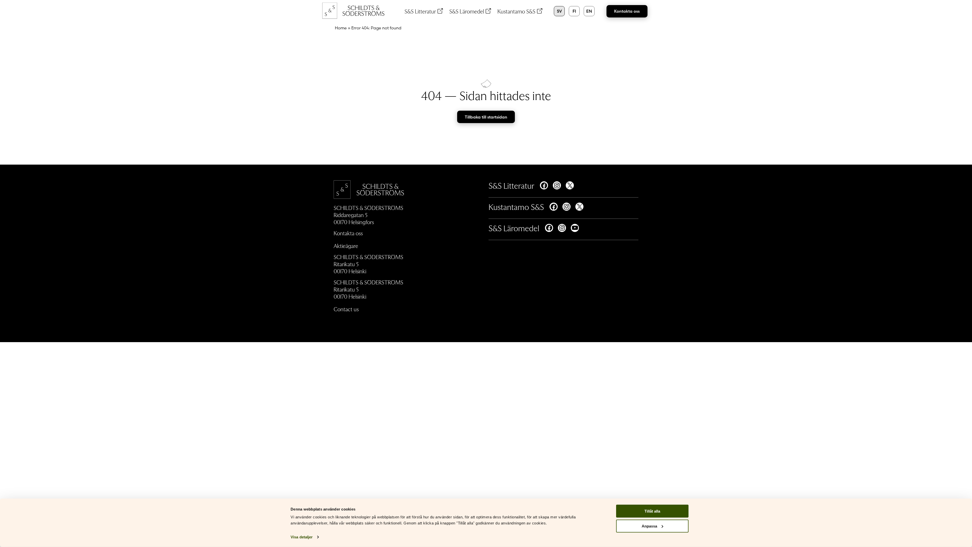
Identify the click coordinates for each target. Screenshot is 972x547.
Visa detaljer (302, 537)
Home (341, 27)
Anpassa (649, 526)
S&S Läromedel (466, 11)
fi (574, 11)
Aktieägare (346, 245)
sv (559, 11)
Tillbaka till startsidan (486, 117)
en (589, 11)
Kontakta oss (627, 11)
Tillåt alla (652, 511)
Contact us (346, 309)
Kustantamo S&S (516, 11)
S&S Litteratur (420, 11)
